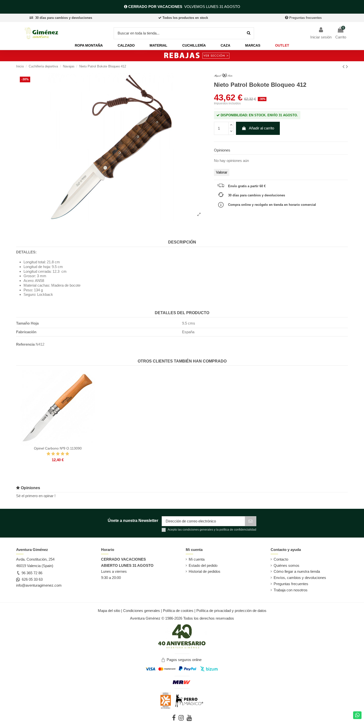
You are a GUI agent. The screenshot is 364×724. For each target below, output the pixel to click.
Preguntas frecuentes (305, 18)
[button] (88, 45)
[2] (53, 454)
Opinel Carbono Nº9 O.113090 (58, 448)
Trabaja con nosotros (291, 590)
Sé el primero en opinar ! (35, 496)
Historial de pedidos (204, 571)
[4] (62, 454)
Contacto (281, 559)
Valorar (221, 172)
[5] (67, 454)
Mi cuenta (197, 559)
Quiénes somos (286, 565)
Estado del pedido (203, 565)
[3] (58, 454)
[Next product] (347, 66)
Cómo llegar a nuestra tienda (297, 571)
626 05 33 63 (31, 579)
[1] (48, 454)
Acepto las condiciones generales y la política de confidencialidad (212, 529)
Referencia (25, 344)
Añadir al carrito (261, 128)
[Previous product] (344, 66)
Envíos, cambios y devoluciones (300, 577)
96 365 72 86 (31, 573)
